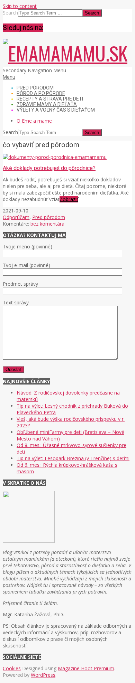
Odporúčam (16, 217)
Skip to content (20, 6)
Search (10, 12)
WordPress (43, 675)
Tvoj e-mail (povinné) (26, 265)
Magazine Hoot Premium (86, 668)
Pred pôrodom (48, 217)
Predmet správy (20, 284)
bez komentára (47, 223)
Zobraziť (69, 199)
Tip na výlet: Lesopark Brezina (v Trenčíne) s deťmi (73, 458)
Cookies (12, 668)
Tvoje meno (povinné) (27, 246)
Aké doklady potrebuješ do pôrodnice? (49, 168)
